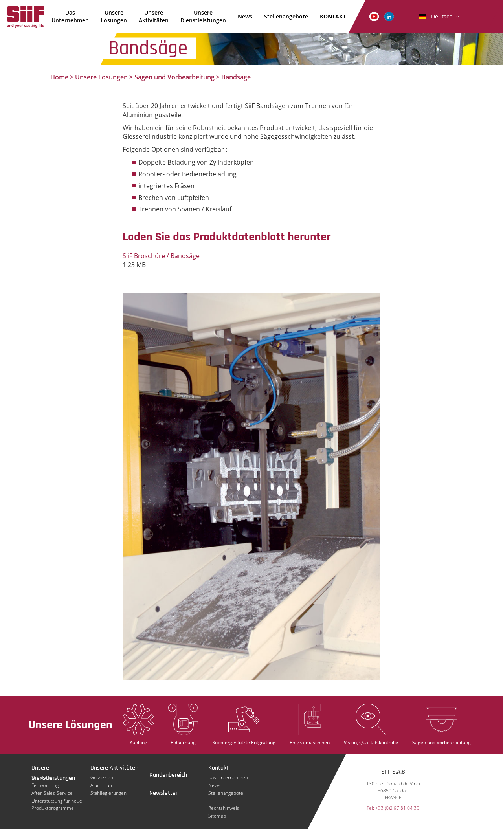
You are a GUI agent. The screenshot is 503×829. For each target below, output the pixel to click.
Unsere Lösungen (114, 16)
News (245, 16)
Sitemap (217, 815)
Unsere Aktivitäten (154, 16)
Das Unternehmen (70, 16)
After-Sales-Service (52, 793)
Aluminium (102, 785)
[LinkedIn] (389, 16)
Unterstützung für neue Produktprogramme (56, 801)
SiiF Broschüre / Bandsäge (161, 255)
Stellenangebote (286, 16)
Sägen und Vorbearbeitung (174, 77)
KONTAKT (333, 16)
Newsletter (163, 793)
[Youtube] (374, 16)
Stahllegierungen (108, 793)
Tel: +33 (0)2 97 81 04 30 (393, 808)
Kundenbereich (168, 775)
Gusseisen (101, 777)
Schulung (41, 777)
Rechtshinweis (223, 808)
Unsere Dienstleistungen (203, 16)
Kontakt (218, 768)
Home (59, 77)
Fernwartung (45, 785)
